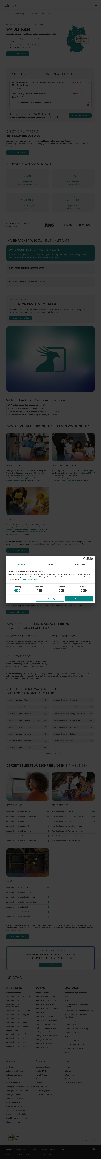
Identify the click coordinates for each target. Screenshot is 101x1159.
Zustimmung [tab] (21, 564)
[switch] (39, 590)
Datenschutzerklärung (31, 579)
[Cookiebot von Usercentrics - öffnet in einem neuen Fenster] (84, 558)
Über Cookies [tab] (80, 564)
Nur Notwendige (50, 599)
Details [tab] (50, 564)
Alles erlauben (79, 599)
